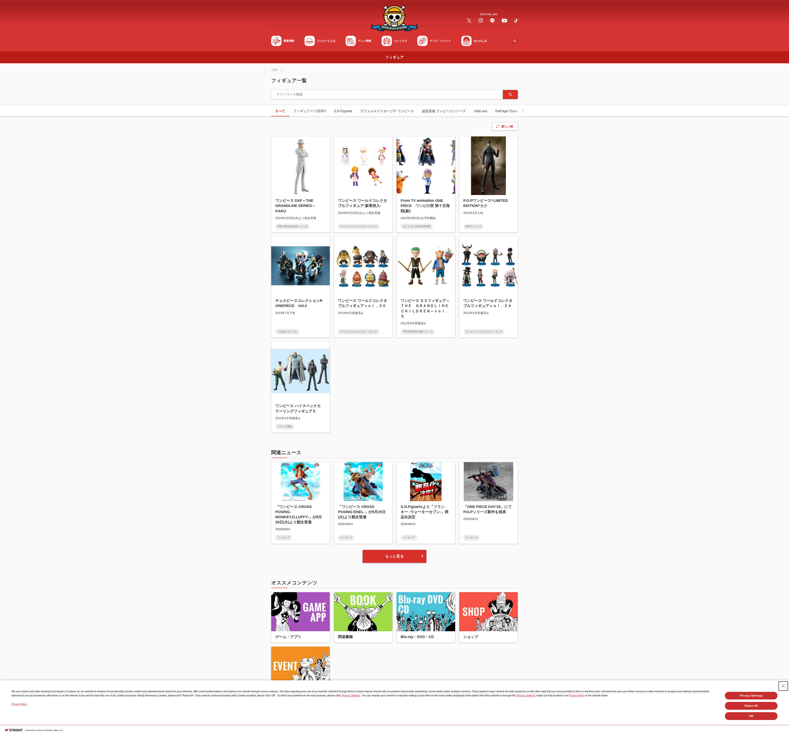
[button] (523, 111)
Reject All (751, 705)
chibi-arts (480, 111)
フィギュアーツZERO (309, 111)
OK (751, 716)
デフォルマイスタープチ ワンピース (387, 111)
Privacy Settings (751, 695)
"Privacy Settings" (351, 695)
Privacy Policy (577, 695)
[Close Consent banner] (783, 686)
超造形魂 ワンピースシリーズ (444, 111)
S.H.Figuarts (343, 111)
